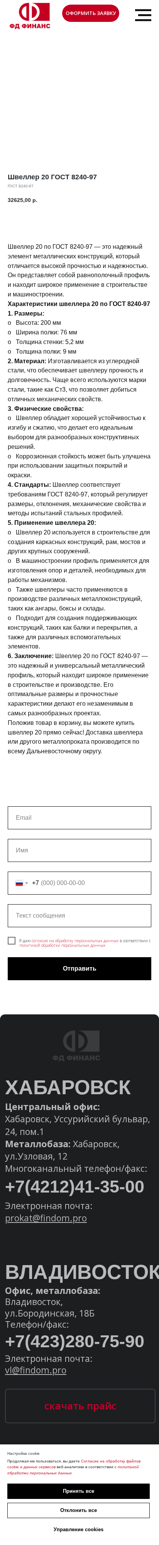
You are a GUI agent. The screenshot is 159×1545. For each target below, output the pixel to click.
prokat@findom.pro (46, 1218)
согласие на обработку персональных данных (75, 940)
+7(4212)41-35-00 (74, 1186)
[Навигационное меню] (143, 15)
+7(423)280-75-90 (74, 1341)
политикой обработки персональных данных (62, 945)
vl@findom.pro (35, 1370)
